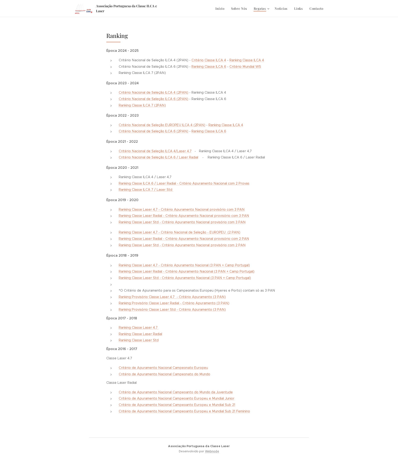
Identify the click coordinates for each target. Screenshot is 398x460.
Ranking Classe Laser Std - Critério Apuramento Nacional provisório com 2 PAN (182, 245)
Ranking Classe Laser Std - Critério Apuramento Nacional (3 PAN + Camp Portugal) (185, 278)
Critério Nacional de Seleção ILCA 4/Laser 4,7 (155, 151)
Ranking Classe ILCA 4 (246, 60)
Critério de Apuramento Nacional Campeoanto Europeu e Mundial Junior (176, 398)
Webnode (212, 451)
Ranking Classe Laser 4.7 (139, 328)
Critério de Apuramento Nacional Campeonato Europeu (163, 368)
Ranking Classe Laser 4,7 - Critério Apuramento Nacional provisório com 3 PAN (182, 209)
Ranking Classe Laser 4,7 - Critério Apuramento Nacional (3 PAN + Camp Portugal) (184, 265)
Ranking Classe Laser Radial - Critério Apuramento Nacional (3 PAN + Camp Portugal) (186, 271)
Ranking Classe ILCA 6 (209, 67)
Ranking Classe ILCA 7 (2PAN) (142, 105)
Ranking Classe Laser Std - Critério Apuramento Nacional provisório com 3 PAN (182, 222)
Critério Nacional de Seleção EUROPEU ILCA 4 (156, 125)
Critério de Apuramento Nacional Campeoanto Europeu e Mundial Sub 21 (177, 405)
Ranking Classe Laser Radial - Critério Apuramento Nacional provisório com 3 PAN (184, 216)
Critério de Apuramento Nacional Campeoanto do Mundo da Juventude (176, 392)
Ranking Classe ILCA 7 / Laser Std (146, 190)
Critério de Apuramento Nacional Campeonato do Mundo (164, 374)
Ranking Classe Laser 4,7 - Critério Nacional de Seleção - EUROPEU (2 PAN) (179, 232)
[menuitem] (221, 8)
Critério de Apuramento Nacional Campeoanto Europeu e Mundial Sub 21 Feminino (184, 411)
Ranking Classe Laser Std (139, 340)
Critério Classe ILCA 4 (209, 60)
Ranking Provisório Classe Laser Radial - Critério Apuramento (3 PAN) (174, 303)
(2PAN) (199, 125)
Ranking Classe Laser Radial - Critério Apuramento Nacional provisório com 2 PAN (184, 239)
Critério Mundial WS (245, 67)
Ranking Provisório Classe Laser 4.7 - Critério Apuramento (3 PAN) (172, 297)
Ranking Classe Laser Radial (140, 334)
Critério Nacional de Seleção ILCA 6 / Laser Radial (158, 157)
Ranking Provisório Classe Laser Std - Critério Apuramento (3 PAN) (172, 309)
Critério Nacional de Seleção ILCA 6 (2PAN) (153, 99)
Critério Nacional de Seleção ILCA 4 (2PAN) (153, 92)
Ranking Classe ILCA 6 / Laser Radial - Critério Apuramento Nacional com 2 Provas (184, 183)
